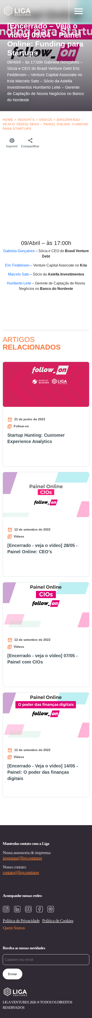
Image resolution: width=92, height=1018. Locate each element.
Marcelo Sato (18, 274)
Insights (26, 119)
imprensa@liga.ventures (22, 857)
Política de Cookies (57, 920)
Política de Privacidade (21, 920)
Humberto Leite (19, 283)
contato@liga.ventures (21, 872)
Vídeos (45, 119)
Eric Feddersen (17, 265)
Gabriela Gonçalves (19, 251)
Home (8, 119)
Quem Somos (14, 927)
